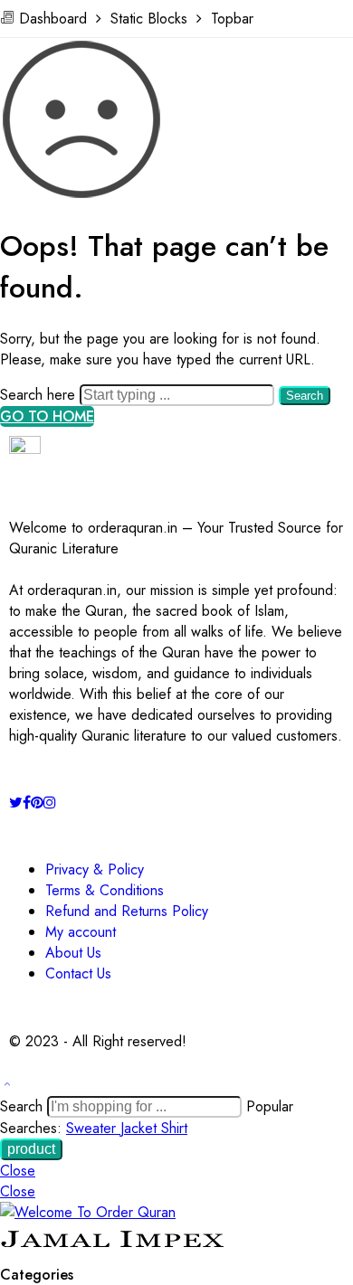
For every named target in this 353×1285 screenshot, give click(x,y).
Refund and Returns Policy (126, 911)
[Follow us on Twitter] (16, 802)
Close (17, 1170)
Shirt (174, 1128)
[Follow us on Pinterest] (37, 802)
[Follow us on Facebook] (27, 802)
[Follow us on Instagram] (49, 802)
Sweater (93, 1128)
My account (80, 931)
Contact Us (78, 973)
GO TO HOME (47, 416)
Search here (40, 394)
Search (304, 395)
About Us (73, 952)
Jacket (140, 1128)
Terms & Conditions (104, 890)
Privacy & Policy (94, 869)
